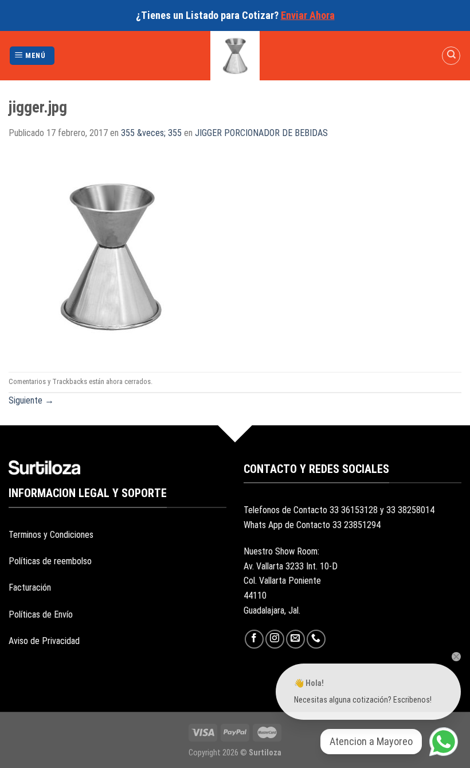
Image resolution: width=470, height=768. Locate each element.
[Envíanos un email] (295, 639)
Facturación (30, 587)
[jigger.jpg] (110, 255)
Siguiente (31, 400)
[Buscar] (451, 55)
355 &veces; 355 (151, 132)
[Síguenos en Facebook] (254, 639)
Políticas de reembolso (50, 561)
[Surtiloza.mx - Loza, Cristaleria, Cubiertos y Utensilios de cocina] (235, 55)
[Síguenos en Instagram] (274, 639)
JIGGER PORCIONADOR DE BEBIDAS (261, 132)
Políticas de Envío (41, 614)
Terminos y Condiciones (51, 534)
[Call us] (316, 639)
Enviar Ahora (308, 15)
